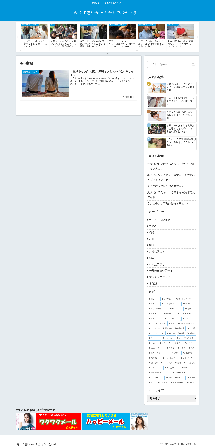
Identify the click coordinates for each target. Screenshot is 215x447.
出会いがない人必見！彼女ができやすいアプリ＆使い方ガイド (171, 177)
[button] (193, 64)
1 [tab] (103, 53)
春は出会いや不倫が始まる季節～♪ (167, 203)
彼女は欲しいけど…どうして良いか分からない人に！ (171, 166)
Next (197, 37)
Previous (17, 37)
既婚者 (153, 226)
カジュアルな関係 (159, 219)
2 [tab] (107, 53)
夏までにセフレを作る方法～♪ (165, 186)
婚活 (151, 245)
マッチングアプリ (159, 276)
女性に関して (157, 251)
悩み (151, 257)
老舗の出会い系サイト (162, 270)
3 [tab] (111, 53)
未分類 (153, 283)
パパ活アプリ (157, 264)
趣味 (151, 238)
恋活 (151, 232)
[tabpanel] (34, 37)
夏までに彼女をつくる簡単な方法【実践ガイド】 (171, 195)
